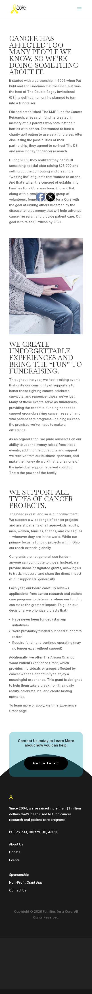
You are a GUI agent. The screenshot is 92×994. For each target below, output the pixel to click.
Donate (15, 852)
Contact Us (17, 890)
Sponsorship (19, 875)
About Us (16, 844)
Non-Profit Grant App (25, 882)
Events (14, 860)
